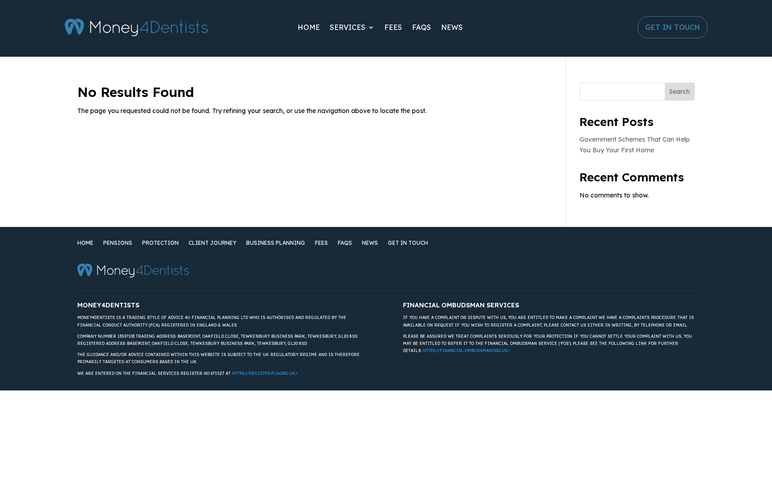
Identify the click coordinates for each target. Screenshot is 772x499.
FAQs (421, 27)
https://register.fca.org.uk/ (265, 373)
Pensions (117, 242)
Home (309, 27)
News (452, 27)
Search (679, 92)
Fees (393, 27)
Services (347, 27)
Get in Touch (672, 27)
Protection (160, 242)
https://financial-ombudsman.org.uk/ (466, 350)
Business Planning (275, 242)
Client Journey (212, 242)
